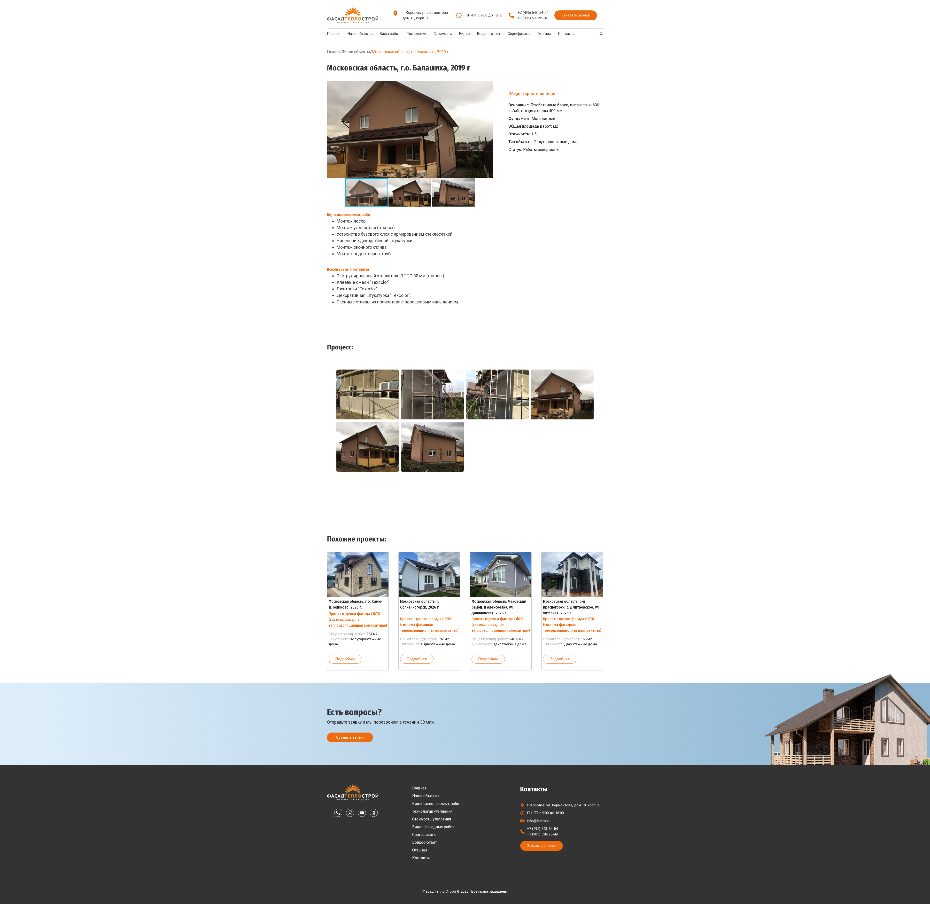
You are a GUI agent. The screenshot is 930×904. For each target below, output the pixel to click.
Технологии (416, 33)
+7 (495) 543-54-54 (533, 12)
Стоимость (443, 33)
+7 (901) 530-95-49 (533, 18)
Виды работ (390, 33)
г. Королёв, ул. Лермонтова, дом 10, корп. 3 (426, 15)
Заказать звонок (575, 15)
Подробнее (345, 659)
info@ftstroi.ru (538, 821)
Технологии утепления (432, 811)
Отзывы (544, 33)
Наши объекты (360, 33)
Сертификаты (519, 33)
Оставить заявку (350, 737)
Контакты (566, 33)
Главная (333, 33)
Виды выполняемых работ (436, 803)
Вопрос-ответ (488, 33)
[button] (488, 85)
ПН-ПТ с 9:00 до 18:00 (545, 813)
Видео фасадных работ (433, 827)
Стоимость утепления (431, 819)
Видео (464, 33)
